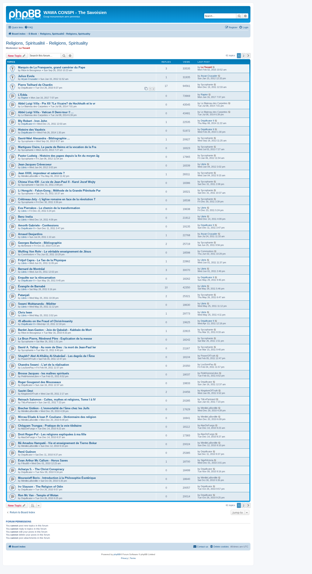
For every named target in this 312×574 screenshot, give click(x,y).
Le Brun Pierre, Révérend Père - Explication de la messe (55, 338)
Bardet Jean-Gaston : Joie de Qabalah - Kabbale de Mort (54, 329)
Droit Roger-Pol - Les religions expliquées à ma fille (52, 434)
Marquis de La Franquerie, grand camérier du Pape (51, 67)
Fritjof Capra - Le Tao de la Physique (42, 260)
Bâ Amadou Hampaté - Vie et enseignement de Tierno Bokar (57, 443)
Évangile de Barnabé (31, 286)
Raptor (24, 97)
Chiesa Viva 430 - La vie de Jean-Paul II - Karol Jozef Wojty (56, 181)
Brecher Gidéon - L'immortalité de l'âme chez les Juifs (53, 408)
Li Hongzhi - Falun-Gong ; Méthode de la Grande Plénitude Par (59, 190)
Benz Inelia (25, 216)
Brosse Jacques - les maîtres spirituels (43, 373)
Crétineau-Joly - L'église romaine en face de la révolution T (57, 199)
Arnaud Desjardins (30, 234)
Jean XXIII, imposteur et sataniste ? (41, 173)
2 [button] (243, 56)
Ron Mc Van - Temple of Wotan (38, 495)
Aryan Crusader (29, 79)
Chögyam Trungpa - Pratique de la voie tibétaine (50, 425)
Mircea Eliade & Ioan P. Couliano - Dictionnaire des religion (57, 417)
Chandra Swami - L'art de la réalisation (43, 364)
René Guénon (27, 451)
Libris (24, 167)
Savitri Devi (25, 390)
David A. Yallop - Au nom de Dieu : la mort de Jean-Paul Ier (57, 347)
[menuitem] (28, 27)
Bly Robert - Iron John (32, 121)
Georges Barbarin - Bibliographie (40, 242)
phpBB (117, 554)
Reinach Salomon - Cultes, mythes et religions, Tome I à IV (57, 399)
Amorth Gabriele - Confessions (38, 225)
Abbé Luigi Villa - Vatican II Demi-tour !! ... (46, 112)
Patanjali (24, 295)
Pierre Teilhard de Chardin (35, 84)
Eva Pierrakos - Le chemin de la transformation (49, 208)
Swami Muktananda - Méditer (37, 303)
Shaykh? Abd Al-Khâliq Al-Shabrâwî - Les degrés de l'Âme (56, 356)
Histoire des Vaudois (31, 129)
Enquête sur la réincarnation (36, 277)
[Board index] (25, 14)
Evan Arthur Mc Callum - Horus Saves (43, 460)
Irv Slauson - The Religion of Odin (40, 486)
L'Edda (22, 94)
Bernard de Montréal (31, 269)
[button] (248, 55)
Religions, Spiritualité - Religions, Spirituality (47, 43)
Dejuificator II (28, 124)
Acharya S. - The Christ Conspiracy (41, 469)
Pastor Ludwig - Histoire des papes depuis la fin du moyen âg (58, 155)
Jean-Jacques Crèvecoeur (35, 164)
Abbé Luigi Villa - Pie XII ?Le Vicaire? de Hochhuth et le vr (56, 103)
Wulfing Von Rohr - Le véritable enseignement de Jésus (54, 251)
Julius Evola (26, 76)
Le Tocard (24, 48)
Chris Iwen (25, 312)
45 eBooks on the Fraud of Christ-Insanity (45, 321)
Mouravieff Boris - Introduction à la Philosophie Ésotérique (57, 478)
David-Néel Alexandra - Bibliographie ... (44, 138)
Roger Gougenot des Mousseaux (39, 382)
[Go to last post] (213, 67)
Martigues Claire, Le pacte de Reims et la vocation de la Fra (57, 147)
